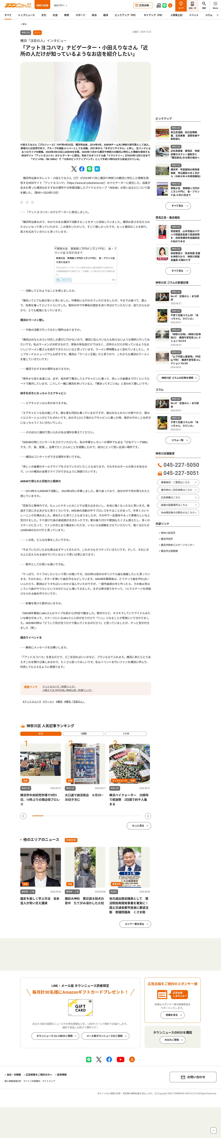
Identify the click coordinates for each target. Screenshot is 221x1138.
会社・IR (192, 8)
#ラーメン (48, 701)
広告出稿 (144, 5)
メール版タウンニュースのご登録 (105, 1036)
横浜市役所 (167, 539)
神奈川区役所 (168, 533)
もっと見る (138, 825)
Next (148, 816)
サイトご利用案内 (31, 1081)
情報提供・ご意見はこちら (175, 482)
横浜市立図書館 (169, 551)
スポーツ (80, 15)
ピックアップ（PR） (126, 15)
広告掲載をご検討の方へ (39, 1074)
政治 (94, 15)
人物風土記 (176, 15)
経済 (105, 15)
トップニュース (26, 15)
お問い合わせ (196, 1077)
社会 (55, 15)
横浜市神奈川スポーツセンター (178, 545)
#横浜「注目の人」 (74, 701)
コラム (208, 15)
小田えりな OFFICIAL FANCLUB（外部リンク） (67, 690)
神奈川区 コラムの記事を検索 (177, 377)
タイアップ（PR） (154, 15)
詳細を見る (172, 1015)
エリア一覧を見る (134, 924)
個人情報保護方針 (13, 1081)
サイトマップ (48, 1081)
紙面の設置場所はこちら (174, 505)
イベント (194, 15)
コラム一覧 (177, 440)
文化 (43, 15)
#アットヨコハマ (32, 701)
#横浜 (59, 701)
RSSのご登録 (172, 1039)
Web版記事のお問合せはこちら (178, 512)
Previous (23, 816)
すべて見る (177, 205)
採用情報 (62, 1074)
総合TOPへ (59, 5)
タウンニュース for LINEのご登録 (55, 1036)
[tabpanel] (85, 111)
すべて (8, 15)
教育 (66, 15)
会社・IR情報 (14, 1074)
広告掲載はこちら (170, 497)
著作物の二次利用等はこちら (176, 490)
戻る (25, 24)
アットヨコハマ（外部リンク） (59, 686)
